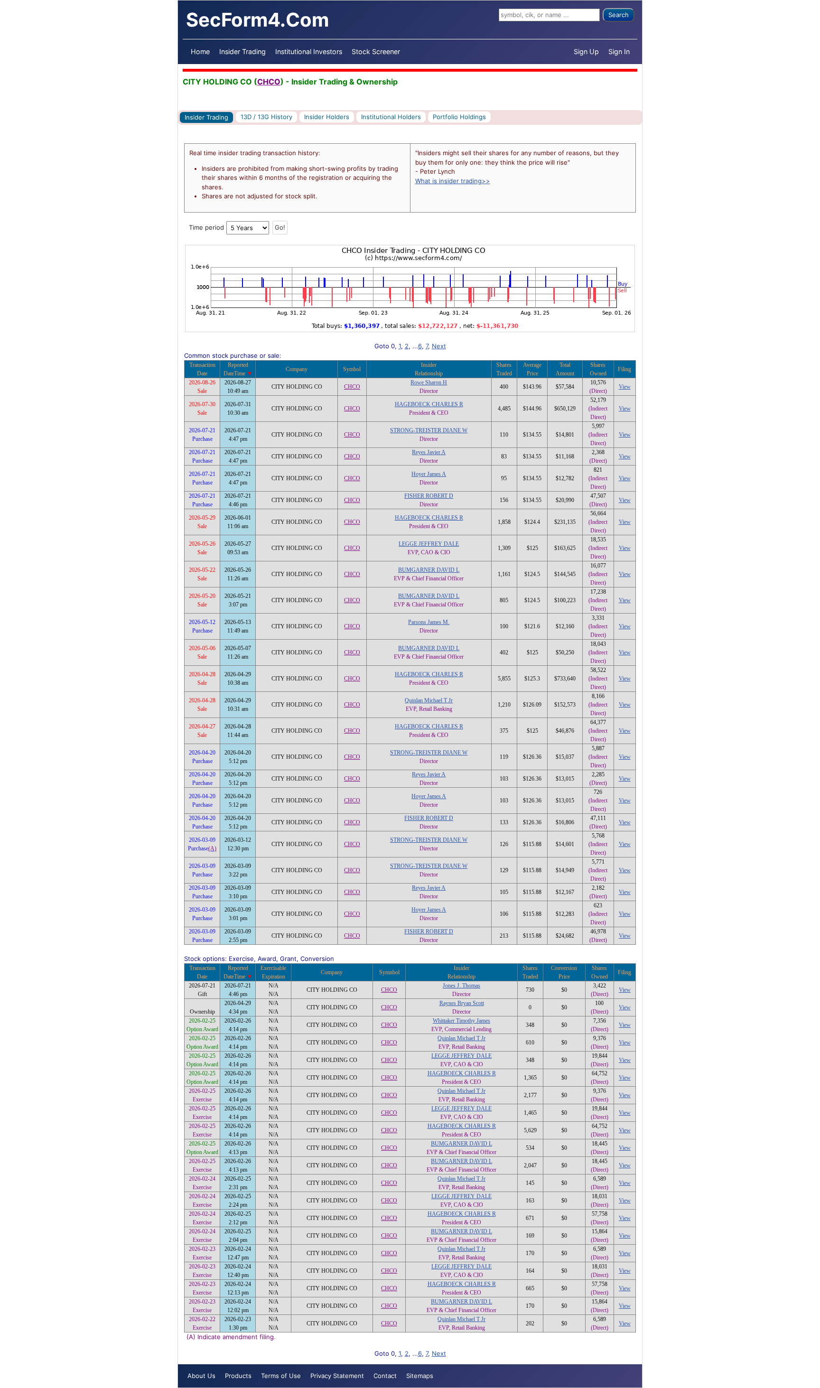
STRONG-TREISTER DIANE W (428, 430)
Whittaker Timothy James (461, 1020)
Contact (385, 1375)
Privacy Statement (337, 1375)
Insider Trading (242, 51)
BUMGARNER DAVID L (428, 570)
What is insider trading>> (452, 181)
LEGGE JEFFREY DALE (429, 543)
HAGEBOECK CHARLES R (429, 404)
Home (200, 51)
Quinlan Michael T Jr (429, 700)
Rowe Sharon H (428, 382)
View (625, 386)
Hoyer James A (428, 474)
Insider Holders (326, 117)
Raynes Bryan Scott (461, 1003)
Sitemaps (419, 1375)
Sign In (619, 51)
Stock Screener (376, 51)
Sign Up (586, 51)
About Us (201, 1375)
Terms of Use (281, 1375)
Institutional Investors (308, 51)
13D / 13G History (266, 117)
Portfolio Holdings (459, 117)
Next (439, 346)
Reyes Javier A (429, 452)
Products (238, 1375)
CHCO (268, 81)
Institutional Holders (391, 117)
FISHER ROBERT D (428, 496)
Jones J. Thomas (461, 985)
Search (618, 15)
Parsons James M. (428, 622)
